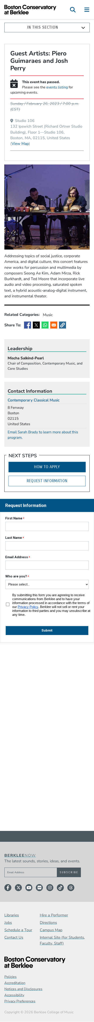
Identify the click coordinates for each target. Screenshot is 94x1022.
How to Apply (47, 467)
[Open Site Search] (73, 9)
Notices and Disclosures (23, 989)
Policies (10, 976)
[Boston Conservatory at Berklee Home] (47, 962)
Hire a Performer (54, 915)
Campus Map (51, 930)
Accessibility (14, 995)
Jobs (8, 922)
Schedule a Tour (18, 930)
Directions (48, 922)
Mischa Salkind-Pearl (26, 358)
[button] (62, 325)
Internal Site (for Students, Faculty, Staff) (62, 940)
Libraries (11, 915)
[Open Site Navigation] (87, 9)
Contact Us (13, 937)
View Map (20, 143)
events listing (57, 87)
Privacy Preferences (19, 1001)
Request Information (47, 481)
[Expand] (83, 28)
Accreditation (14, 983)
